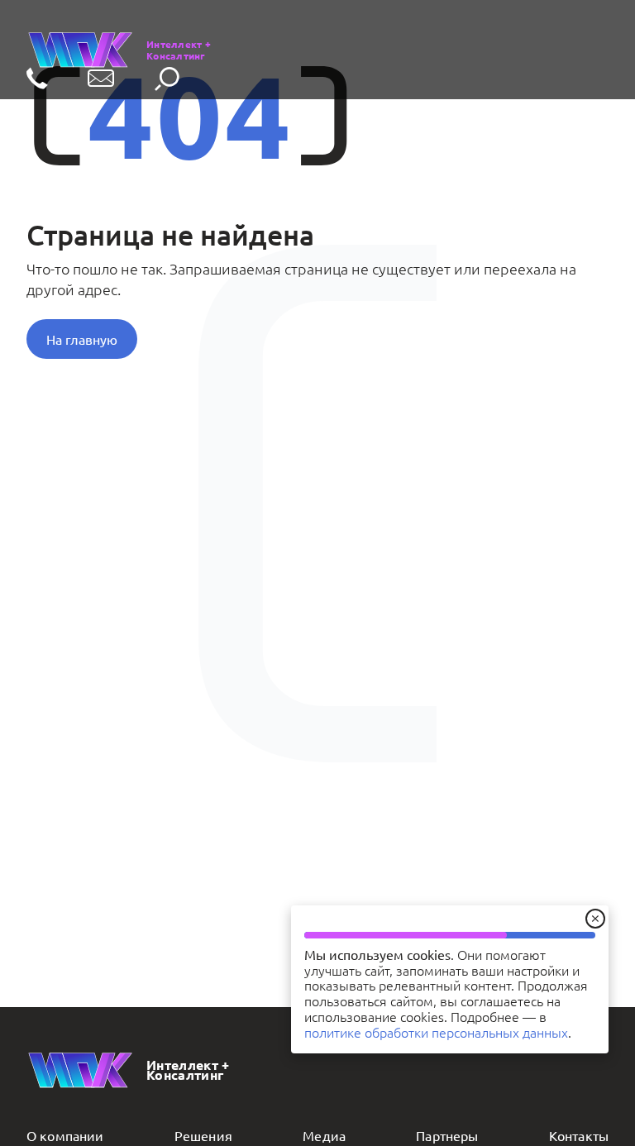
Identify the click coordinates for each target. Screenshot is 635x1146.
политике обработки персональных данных (436, 1032)
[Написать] (101, 79)
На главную (81, 339)
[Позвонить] (37, 79)
